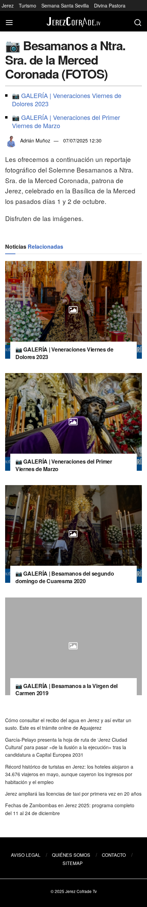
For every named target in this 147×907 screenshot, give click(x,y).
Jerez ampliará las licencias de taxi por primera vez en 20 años (73, 793)
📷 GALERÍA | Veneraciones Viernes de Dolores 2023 (66, 99)
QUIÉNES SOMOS (71, 855)
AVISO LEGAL (25, 855)
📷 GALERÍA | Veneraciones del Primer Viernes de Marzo (66, 121)
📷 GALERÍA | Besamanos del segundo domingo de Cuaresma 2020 (64, 577)
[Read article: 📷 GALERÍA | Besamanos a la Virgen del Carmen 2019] (73, 646)
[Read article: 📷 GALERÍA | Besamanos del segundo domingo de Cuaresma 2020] (73, 534)
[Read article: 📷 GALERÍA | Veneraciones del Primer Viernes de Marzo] (73, 422)
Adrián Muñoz (35, 140)
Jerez (8, 5)
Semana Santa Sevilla (65, 5)
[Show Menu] (9, 21)
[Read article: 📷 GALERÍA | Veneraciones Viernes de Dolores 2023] (73, 310)
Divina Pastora (109, 5)
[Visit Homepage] (73, 21)
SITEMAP (73, 863)
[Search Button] (138, 21)
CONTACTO (114, 855)
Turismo (27, 5)
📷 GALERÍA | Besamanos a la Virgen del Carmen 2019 (66, 689)
